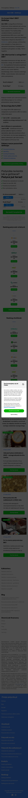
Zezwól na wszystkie (14, 410)
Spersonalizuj (14, 414)
